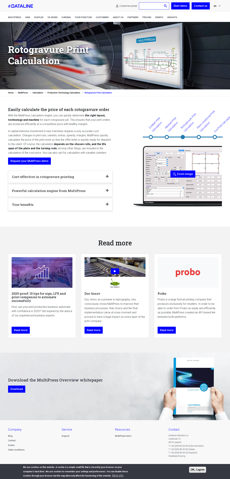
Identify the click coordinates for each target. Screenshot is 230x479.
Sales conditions (16, 449)
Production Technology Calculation (63, 93)
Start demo (180, 5)
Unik (27, 17)
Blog (10, 436)
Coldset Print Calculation (155, 124)
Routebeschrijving (177, 456)
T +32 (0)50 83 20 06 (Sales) (182, 449)
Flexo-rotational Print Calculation (206, 121)
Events (159, 17)
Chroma (66, 17)
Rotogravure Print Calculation (188, 122)
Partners (132, 17)
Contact (12, 440)
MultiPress (14, 17)
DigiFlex (38, 17)
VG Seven (52, 17)
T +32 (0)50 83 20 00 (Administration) (186, 446)
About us (118, 17)
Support (66, 436)
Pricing (146, 17)
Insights (172, 17)
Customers (102, 17)
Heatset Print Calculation (171, 124)
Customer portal (128, 6)
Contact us (200, 5)
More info (117, 475)
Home (11, 93)
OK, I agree (198, 469)
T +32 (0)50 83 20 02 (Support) (183, 452)
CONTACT (174, 429)
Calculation (37, 93)
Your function (83, 17)
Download (16, 389)
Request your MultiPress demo (29, 161)
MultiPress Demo (123, 436)
